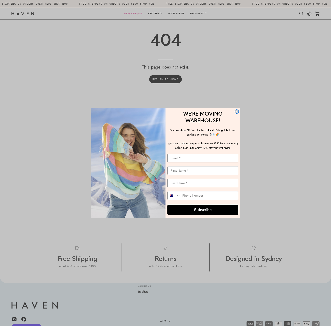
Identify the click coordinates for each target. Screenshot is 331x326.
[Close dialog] (237, 111)
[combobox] (174, 195)
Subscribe (203, 209)
